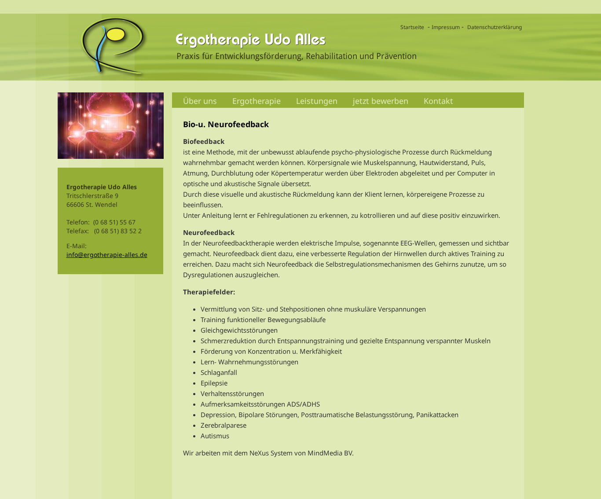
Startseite (412, 27)
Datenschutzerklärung (494, 27)
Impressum (446, 27)
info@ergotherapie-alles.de (106, 254)
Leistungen (316, 100)
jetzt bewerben (380, 100)
